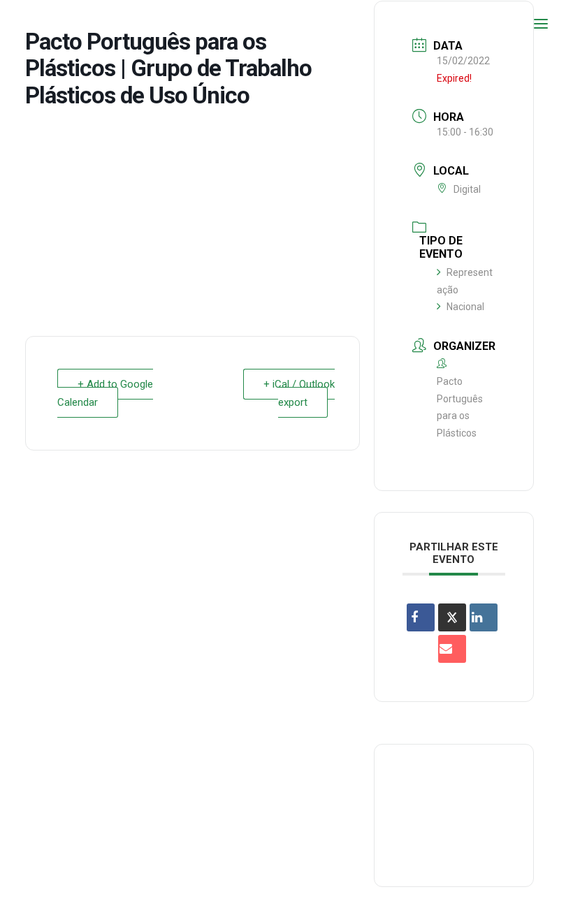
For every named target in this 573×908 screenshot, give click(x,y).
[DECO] (41, 24)
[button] (541, 23)
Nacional (465, 306)
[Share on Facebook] (421, 617)
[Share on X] (452, 617)
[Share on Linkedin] (484, 617)
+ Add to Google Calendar (105, 393)
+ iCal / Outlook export (299, 393)
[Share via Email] (452, 649)
